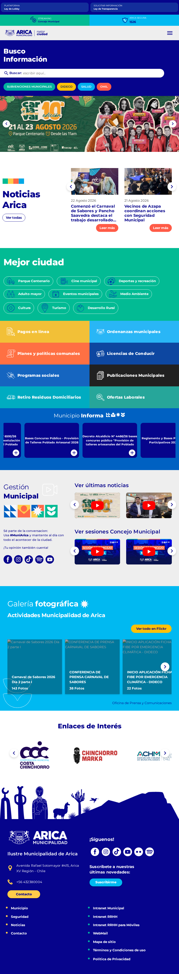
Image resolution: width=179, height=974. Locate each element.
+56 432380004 (29, 882)
